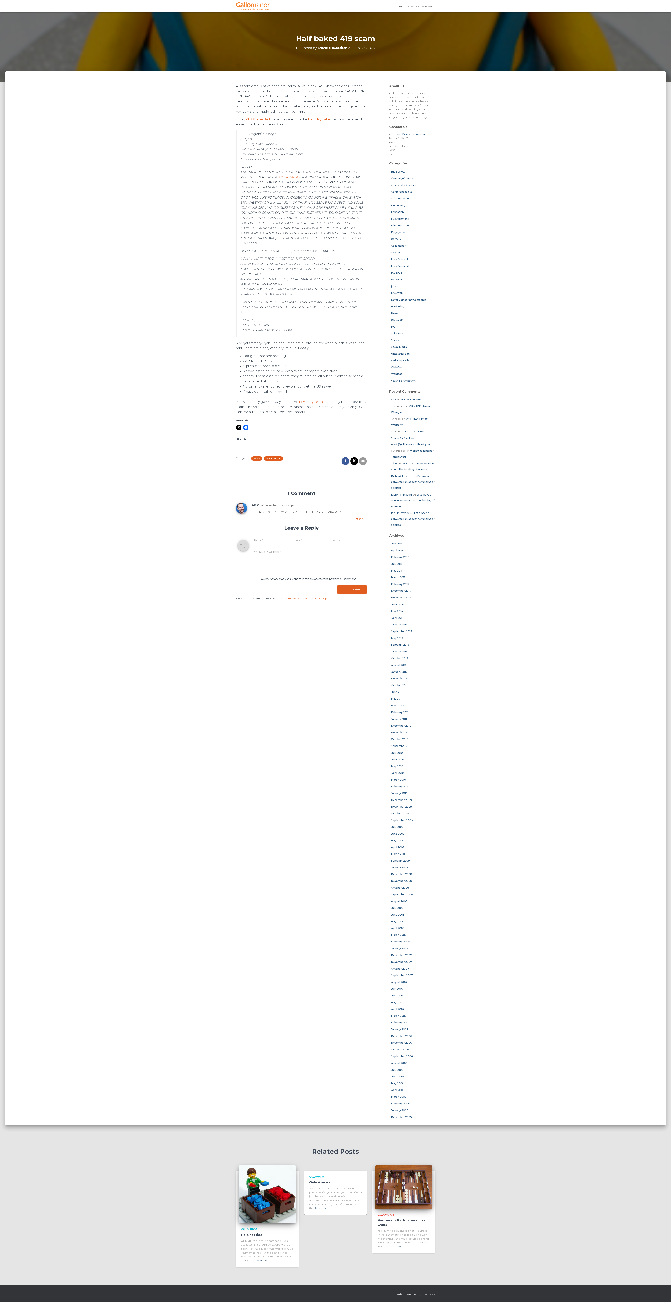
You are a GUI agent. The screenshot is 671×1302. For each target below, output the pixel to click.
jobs (393, 286)
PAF (393, 326)
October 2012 (399, 658)
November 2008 (401, 881)
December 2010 (401, 725)
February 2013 (400, 644)
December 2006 (401, 1036)
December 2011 (401, 678)
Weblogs (396, 373)
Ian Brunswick (400, 513)
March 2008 (398, 935)
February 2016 (400, 557)
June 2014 (397, 604)
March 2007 (398, 1015)
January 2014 (399, 624)
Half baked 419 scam (414, 399)
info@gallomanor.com (411, 134)
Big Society (398, 171)
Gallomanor (398, 245)
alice (394, 463)
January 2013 (399, 651)
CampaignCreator (402, 178)
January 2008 (399, 948)
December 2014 (401, 590)
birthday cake (319, 119)
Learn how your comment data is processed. (311, 598)
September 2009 (402, 820)
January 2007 (399, 1029)
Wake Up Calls (400, 360)
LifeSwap (397, 293)
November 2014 (401, 597)
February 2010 (400, 786)
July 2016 (397, 543)
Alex (255, 505)
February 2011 (400, 712)
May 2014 (397, 611)
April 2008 (397, 928)
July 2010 (397, 752)
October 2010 (399, 739)
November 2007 (401, 961)
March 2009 (398, 854)
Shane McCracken (402, 438)
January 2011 (399, 719)
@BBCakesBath (258, 119)
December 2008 (401, 874)
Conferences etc (401, 191)
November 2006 (401, 1042)
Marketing (397, 306)
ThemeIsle (428, 1294)
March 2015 (398, 577)
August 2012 (399, 665)
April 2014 (397, 617)
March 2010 (398, 779)
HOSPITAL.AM (290, 177)
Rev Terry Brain (311, 402)
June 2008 (398, 914)
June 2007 (398, 995)
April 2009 (397, 847)
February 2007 (400, 1022)
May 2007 (397, 1002)
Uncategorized (400, 353)
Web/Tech (397, 367)
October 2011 (399, 685)
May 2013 (397, 638)
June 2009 (398, 833)
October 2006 (400, 1049)
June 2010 (397, 759)
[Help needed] (267, 1194)
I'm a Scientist (400, 266)
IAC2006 (396, 272)
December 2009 (401, 800)
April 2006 (397, 1090)
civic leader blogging (404, 185)
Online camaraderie (413, 431)
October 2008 (400, 887)
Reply (361, 519)
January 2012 (399, 671)
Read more (262, 1260)
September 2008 (402, 894)
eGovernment (400, 218)
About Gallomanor (420, 6)
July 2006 (397, 1069)
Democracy (398, 205)
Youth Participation (403, 380)
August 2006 (399, 1063)
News (257, 458)
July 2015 (396, 563)
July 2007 (397, 988)
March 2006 (398, 1096)
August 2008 (399, 901)
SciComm (397, 333)
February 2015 (400, 584)
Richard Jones (400, 476)
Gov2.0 (395, 252)
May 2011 (396, 698)
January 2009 (399, 867)
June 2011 (397, 692)
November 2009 (401, 806)
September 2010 (401, 746)
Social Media (273, 458)
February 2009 (400, 860)
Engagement (399, 232)
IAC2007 (396, 279)
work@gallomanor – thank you (410, 444)
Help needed (251, 1235)
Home (399, 6)
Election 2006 (400, 225)
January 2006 (399, 1110)
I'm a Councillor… (401, 259)
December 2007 (401, 955)
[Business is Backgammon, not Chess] (403, 1187)
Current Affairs (400, 198)
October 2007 (400, 968)
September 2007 (402, 975)
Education (397, 212)
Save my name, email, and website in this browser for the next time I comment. (307, 578)
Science (396, 340)
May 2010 (397, 766)
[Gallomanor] (253, 6)
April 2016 (397, 550)
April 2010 (397, 772)
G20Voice (397, 239)
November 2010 (401, 732)
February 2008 (400, 941)
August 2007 (399, 982)
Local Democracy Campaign (408, 299)
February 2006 (400, 1103)
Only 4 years (319, 1182)
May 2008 (397, 921)
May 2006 (397, 1083)
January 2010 (399, 793)
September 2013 (401, 631)
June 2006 (398, 1076)
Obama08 (397, 320)
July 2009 (397, 826)
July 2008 (397, 907)
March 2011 (398, 705)
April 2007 (397, 1009)
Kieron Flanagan (401, 494)
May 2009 (397, 840)
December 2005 (401, 1117)
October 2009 (400, 813)
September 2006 (402, 1056)
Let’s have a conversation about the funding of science (412, 482)
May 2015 (397, 570)
